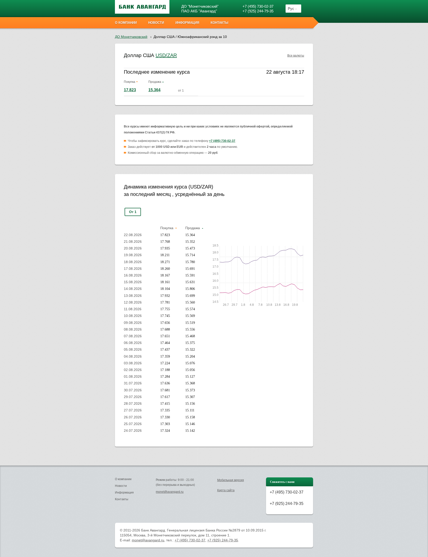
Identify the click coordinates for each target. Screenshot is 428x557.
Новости (121, 486)
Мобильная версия (230, 480)
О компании (123, 479)
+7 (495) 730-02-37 (257, 6)
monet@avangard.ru (170, 492)
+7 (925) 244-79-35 (257, 11)
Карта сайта (226, 490)
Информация (124, 492)
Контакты (121, 499)
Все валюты (295, 55)
